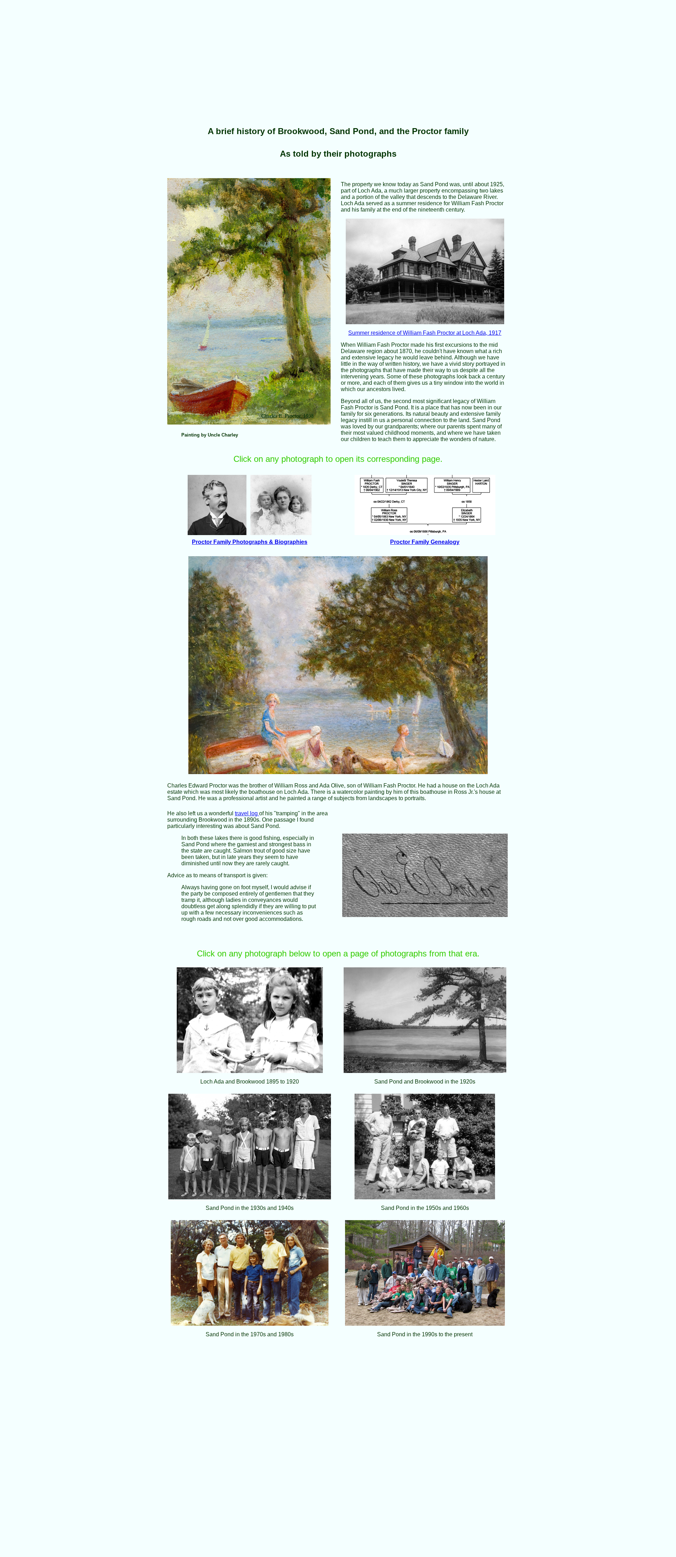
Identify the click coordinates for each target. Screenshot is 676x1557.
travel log (247, 813)
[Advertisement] (214, 52)
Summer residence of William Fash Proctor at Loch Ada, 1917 (424, 333)
